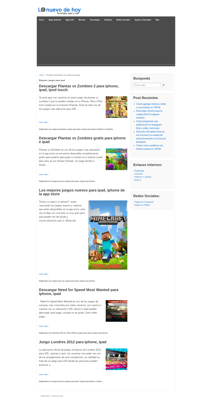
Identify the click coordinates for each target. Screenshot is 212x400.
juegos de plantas (59, 129)
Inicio (41, 20)
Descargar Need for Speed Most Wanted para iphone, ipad (78, 292)
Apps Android (55, 20)
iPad (69, 333)
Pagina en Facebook (144, 202)
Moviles (81, 20)
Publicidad (139, 171)
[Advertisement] (106, 44)
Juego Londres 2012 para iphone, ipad (72, 342)
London (99, 381)
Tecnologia (95, 20)
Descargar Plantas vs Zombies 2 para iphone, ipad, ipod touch (79, 88)
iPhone (74, 333)
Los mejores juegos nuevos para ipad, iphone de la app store (82, 192)
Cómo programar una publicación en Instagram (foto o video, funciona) (149, 124)
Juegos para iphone (89, 129)
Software (108, 20)
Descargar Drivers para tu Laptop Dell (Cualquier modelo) (149, 114)
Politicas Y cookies (143, 177)
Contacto (139, 174)
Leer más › (44, 122)
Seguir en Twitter (142, 205)
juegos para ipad (73, 129)
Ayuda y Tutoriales (143, 20)
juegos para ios (58, 181)
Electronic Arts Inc (59, 333)
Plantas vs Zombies (105, 129)
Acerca (137, 180)
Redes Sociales (123, 20)
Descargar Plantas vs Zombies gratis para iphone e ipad (82, 140)
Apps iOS (69, 20)
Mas (157, 20)
